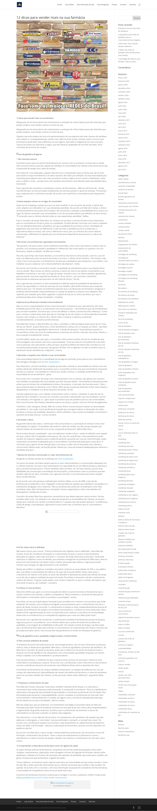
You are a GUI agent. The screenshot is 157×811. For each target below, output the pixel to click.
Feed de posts (123, 728)
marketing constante (126, 453)
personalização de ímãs (127, 549)
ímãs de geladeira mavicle (128, 379)
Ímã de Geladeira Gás (126, 333)
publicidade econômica (127, 570)
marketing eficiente (125, 481)
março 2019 (122, 131)
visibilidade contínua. (126, 698)
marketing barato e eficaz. (128, 450)
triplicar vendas (124, 664)
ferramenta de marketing (128, 291)
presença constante (125, 556)
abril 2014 (122, 169)
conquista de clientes (126, 216)
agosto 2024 (122, 102)
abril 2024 (122, 116)
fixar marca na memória (127, 309)
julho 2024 (122, 106)
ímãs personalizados (126, 395)
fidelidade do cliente (126, 302)
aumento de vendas (125, 189)
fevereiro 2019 (123, 134)
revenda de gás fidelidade (128, 598)
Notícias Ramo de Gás (126, 526)
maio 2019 (122, 123)
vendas (121, 671)
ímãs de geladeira (52, 362)
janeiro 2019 (123, 138)
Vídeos (120, 691)
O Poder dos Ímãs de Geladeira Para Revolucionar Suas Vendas (129, 52)
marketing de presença (127, 464)
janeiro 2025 (123, 85)
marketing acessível (125, 446)
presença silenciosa (125, 560)
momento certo (124, 512)
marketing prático (125, 505)
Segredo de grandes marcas (129, 617)
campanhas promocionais (128, 203)
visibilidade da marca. (126, 702)
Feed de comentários (126, 731)
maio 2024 (122, 113)
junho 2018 (122, 155)
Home (59, 5)
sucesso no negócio (125, 645)
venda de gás (123, 668)
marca (120, 429)
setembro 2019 (124, 120)
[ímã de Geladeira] (46, 636)
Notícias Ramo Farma (126, 529)
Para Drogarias (103, 5)
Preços (114, 5)
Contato (123, 5)
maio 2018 (122, 159)
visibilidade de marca (126, 705)
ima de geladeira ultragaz (128, 362)
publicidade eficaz (125, 574)
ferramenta (122, 288)
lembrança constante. (126, 409)
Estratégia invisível (125, 268)
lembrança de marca (126, 416)
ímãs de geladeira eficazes (128, 369)
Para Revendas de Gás (85, 5)
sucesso (121, 635)
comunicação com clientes (128, 206)
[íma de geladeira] (29, 154)
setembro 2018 (124, 145)
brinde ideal (123, 193)
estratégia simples (125, 271)
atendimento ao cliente (127, 182)
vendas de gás (123, 681)
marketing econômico (126, 467)
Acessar (121, 724)
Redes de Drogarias (125, 577)
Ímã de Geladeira (124, 326)
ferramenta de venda (126, 295)
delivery (121, 237)
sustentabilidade (124, 648)
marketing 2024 (124, 443)
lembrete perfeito (125, 419)
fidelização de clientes (126, 306)
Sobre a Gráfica (124, 624)
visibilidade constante (126, 695)
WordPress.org (123, 735)
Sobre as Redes (124, 628)
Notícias (133, 5)
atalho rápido (123, 179)
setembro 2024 (124, 99)
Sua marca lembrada (126, 631)
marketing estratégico (126, 484)
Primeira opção (124, 563)
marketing (122, 439)
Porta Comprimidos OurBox (128, 553)
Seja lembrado (123, 621)
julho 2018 (122, 152)
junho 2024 (122, 109)
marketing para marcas (127, 502)
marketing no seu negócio (128, 495)
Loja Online (69, 5)
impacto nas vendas (126, 402)
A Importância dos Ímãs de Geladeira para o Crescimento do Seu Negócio (129, 37)
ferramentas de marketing (128, 299)
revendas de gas (124, 601)
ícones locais (123, 323)
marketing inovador (125, 488)
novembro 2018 (124, 141)
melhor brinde (123, 509)
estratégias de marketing (127, 275)
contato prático (124, 227)
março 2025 (122, 78)
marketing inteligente (126, 491)
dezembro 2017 (124, 162)
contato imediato (124, 223)
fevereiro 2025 (123, 81)
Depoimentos (123, 241)
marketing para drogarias (128, 498)
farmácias (122, 284)
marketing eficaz (124, 471)
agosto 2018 (122, 148)
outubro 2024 (123, 95)
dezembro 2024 (124, 88)
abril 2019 (122, 127)
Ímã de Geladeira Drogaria (128, 330)
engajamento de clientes (127, 244)
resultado (122, 584)
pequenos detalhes (125, 545)
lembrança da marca (126, 412)
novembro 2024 (124, 92)
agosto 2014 (122, 166)
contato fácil (123, 220)
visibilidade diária (125, 709)
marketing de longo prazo (128, 460)
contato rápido (123, 230)
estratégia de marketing (127, 254)
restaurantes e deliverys (127, 581)
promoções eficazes (125, 567)
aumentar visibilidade (126, 186)
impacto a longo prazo (126, 398)
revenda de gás (124, 588)
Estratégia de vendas (126, 264)
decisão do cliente (125, 234)
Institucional (123, 405)
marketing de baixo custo (128, 457)
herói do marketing (125, 319)
